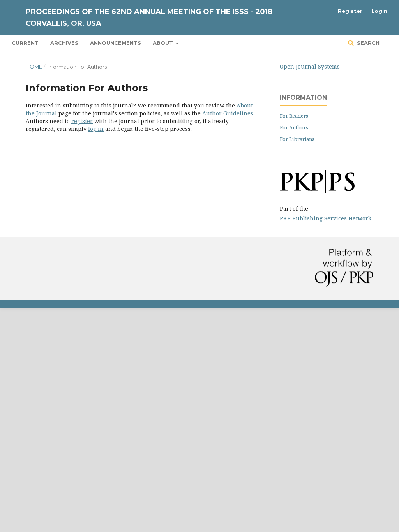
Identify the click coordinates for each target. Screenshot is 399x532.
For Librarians (297, 139)
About (164, 43)
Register (350, 11)
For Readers (294, 115)
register (82, 121)
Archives (64, 43)
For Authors (294, 127)
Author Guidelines (227, 113)
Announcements (115, 43)
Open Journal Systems (310, 66)
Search (367, 43)
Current (25, 43)
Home (34, 66)
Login (379, 11)
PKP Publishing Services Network (325, 218)
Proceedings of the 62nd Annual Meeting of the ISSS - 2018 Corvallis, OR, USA (149, 17)
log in (96, 128)
